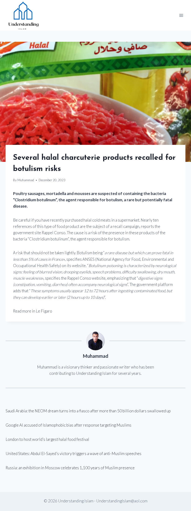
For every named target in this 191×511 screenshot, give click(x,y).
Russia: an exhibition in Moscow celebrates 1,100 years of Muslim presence (70, 467)
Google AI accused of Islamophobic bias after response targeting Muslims (68, 425)
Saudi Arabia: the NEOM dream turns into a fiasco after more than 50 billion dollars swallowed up (88, 410)
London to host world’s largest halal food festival (47, 439)
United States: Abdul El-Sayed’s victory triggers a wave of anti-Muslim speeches (73, 453)
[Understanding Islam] (23, 15)
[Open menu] (181, 15)
